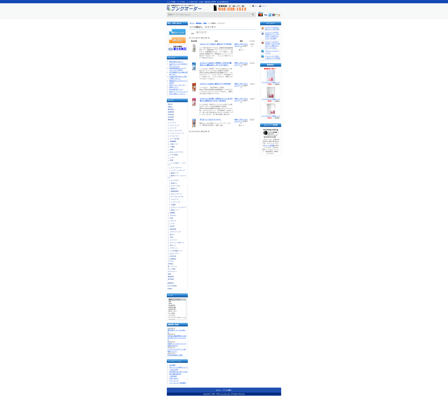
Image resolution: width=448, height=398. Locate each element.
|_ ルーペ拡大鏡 (173, 139)
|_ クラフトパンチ (174, 232)
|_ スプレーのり (174, 186)
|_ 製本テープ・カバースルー (177, 177)
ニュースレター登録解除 (177, 383)
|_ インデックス (174, 202)
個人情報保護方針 (175, 374)
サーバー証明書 (269, 145)
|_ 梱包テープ (173, 173)
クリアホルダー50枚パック (271, 99)
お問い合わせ (177, 40)
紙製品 (170, 107)
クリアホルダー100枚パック (270, 116)
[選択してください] (177, 300)
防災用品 (171, 279)
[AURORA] (177, 305)
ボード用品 (171, 269)
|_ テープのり (173, 180)
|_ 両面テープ (173, 210)
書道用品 (171, 109)
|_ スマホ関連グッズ (175, 251)
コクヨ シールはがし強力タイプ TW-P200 (215, 84)
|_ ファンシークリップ (176, 133)
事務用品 (198, 23)
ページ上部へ (227, 390)
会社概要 (172, 365)
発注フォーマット (177, 32)
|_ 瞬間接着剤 (173, 191)
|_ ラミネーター (173, 136)
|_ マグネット (173, 248)
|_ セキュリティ (173, 253)
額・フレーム (172, 266)
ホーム (257, 6)
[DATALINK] (177, 307)
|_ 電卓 (170, 218)
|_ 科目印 (171, 226)
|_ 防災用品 (172, 256)
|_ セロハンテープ (175, 194)
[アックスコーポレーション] (177, 318)
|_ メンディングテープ (176, 170)
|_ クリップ (172, 128)
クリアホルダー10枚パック (271, 82)
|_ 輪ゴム (171, 234)
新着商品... (171, 283)
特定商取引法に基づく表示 (178, 372)
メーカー (171, 295)
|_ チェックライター (175, 130)
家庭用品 (171, 276)
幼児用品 (171, 117)
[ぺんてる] (177, 315)
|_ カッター (172, 122)
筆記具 (170, 104)
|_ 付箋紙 (172, 205)
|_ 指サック (172, 245)
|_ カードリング (173, 125)
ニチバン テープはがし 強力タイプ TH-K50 (215, 44)
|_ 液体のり (172, 183)
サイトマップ (173, 381)
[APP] (177, 304)
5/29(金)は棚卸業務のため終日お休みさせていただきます (177, 338)
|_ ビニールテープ (175, 168)
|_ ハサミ (171, 157)
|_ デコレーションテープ (177, 207)
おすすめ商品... (173, 286)
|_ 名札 (170, 237)
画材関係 (171, 112)
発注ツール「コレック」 (177, 85)
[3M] (177, 302)
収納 (169, 274)
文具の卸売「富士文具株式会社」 (177, 47)
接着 (204, 23)
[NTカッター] (177, 311)
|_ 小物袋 (171, 147)
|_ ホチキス (172, 215)
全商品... (170, 289)
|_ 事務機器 (172, 141)
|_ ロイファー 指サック (176, 242)
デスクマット (172, 271)
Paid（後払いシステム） (177, 94)
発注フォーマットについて (178, 91)
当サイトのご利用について (178, 367)
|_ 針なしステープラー (176, 152)
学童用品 (171, 114)
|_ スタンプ (172, 221)
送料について (173, 87)
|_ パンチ (171, 223)
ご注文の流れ (173, 369)
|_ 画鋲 (170, 149)
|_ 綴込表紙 (172, 229)
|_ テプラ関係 (173, 155)
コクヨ (252, 63)
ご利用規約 (173, 376)
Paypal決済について (176, 89)
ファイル (171, 261)
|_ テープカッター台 (175, 196)
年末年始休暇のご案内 (175, 355)
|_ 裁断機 (171, 213)
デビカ (252, 119)
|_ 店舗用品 (172, 259)
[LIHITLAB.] (177, 309)
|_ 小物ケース (173, 144)
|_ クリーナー (173, 240)
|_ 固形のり (172, 188)
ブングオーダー (225, 394)
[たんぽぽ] (177, 313)
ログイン (264, 6)
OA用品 (170, 264)
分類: (192, 34)
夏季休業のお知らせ (176, 62)
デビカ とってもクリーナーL (210, 119)
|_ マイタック (173, 199)
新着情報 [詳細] (173, 324)
